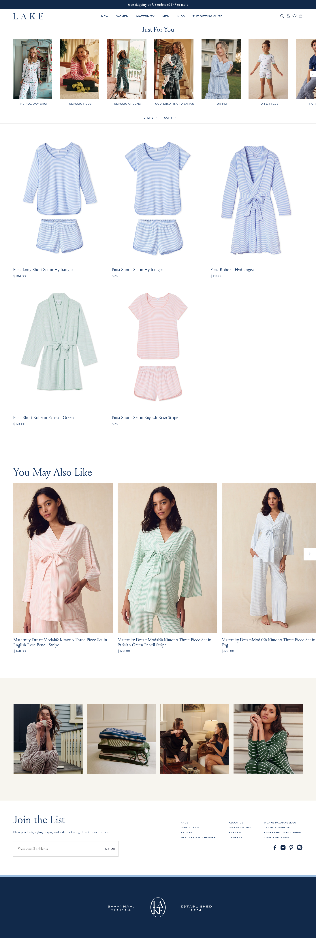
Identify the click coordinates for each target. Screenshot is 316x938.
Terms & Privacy (277, 827)
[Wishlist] (294, 17)
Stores (186, 832)
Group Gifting (240, 827)
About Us (236, 822)
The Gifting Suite (207, 16)
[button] (310, 554)
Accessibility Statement (283, 832)
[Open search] (282, 16)
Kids (181, 16)
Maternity (145, 16)
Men (165, 16)
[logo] (28, 16)
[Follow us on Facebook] (275, 848)
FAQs (184, 822)
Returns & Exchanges (198, 837)
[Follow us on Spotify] (300, 848)
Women (122, 16)
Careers (235, 837)
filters (147, 117)
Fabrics (235, 832)
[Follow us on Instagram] (283, 848)
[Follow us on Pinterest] (291, 848)
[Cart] (300, 17)
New (104, 16)
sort (168, 117)
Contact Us (190, 827)
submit (110, 849)
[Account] (288, 17)
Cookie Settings (276, 837)
